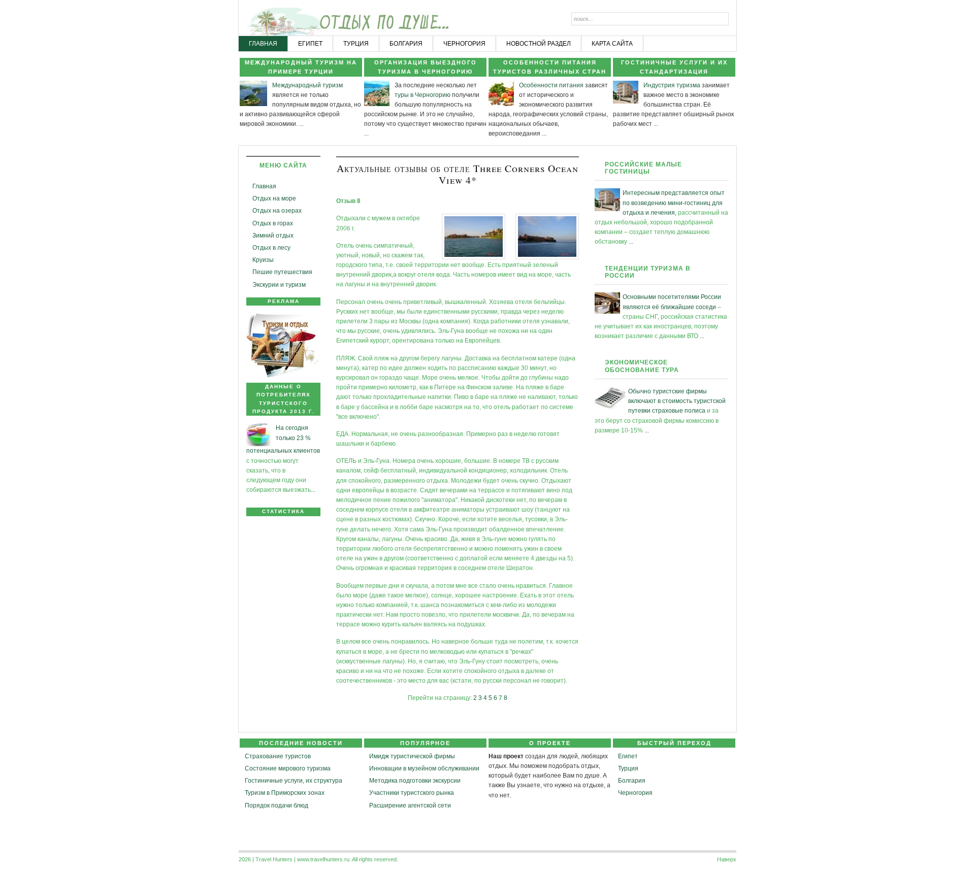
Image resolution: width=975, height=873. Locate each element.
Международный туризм (307, 85)
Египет (628, 756)
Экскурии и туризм (279, 284)
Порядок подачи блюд (276, 805)
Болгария (631, 780)
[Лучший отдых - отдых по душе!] (277, 18)
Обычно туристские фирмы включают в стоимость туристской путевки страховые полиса (677, 401)
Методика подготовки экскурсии (415, 780)
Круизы (263, 259)
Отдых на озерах (277, 210)
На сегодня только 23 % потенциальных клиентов (283, 439)
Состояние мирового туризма (288, 768)
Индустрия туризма (671, 85)
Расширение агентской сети (410, 805)
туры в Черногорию (422, 94)
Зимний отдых (273, 235)
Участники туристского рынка (411, 792)
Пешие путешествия (282, 272)
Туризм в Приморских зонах (284, 792)
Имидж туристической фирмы (412, 756)
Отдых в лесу (271, 247)
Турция (628, 768)
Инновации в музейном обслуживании (424, 768)
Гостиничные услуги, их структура (293, 780)
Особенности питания (551, 85)
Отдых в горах (272, 223)
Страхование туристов (278, 756)
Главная (264, 186)
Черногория (635, 792)
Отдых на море (274, 198)
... (301, 123)
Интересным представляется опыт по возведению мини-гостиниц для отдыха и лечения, (674, 202)
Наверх (726, 859)
